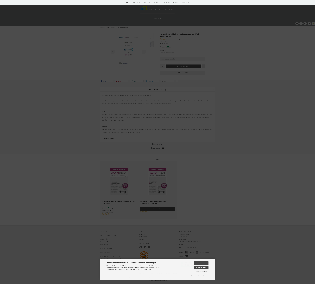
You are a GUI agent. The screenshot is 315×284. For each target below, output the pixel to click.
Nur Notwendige (201, 267)
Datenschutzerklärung (196, 276)
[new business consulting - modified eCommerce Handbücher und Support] (127, 2)
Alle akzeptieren (201, 263)
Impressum (205, 276)
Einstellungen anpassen (201, 271)
